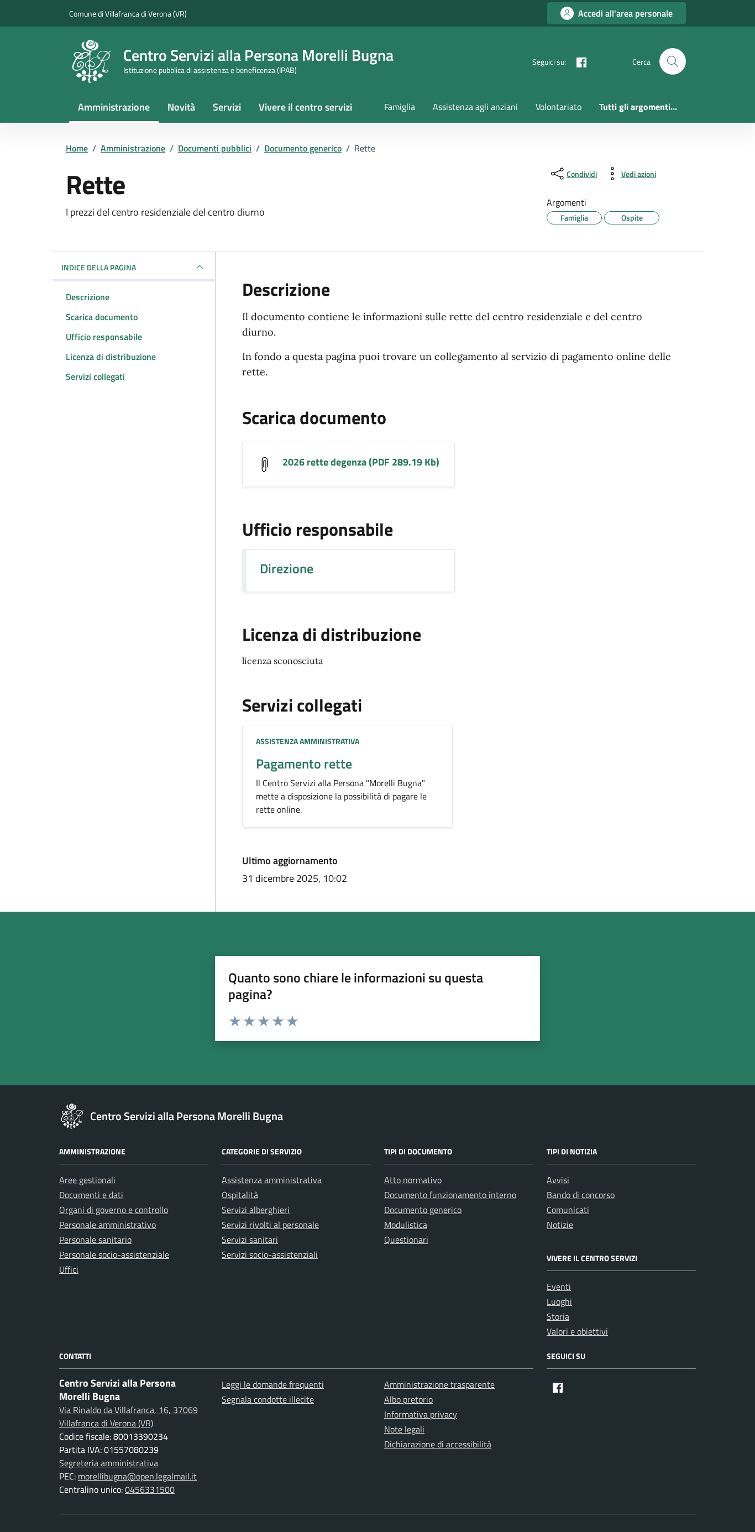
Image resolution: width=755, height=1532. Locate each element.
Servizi (227, 107)
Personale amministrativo (107, 1224)
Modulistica (405, 1224)
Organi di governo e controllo (113, 1209)
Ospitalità (240, 1194)
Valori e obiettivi (577, 1331)
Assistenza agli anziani (475, 106)
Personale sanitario (95, 1239)
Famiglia (399, 106)
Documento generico (423, 1209)
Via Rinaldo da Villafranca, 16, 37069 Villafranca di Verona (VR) (128, 1416)
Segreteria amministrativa (108, 1463)
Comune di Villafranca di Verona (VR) (128, 13)
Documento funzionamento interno (450, 1194)
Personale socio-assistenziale (114, 1254)
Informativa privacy (420, 1414)
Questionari (406, 1239)
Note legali (404, 1429)
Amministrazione (114, 107)
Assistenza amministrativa (307, 741)
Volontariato (558, 106)
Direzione (286, 568)
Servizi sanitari (250, 1239)
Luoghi (559, 1301)
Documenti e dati (91, 1194)
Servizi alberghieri (256, 1209)
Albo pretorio (408, 1399)
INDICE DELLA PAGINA (98, 267)
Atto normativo (413, 1179)
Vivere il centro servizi (305, 107)
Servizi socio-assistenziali (270, 1254)
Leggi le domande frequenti (273, 1384)
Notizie (560, 1224)
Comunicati (568, 1209)
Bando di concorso (581, 1194)
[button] (672, 61)
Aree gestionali (87, 1179)
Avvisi (558, 1179)
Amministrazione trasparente (439, 1384)
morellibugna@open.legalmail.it (137, 1476)
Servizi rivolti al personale (270, 1224)
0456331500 (150, 1489)
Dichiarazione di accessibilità (437, 1444)
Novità (181, 107)
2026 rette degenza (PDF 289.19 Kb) (360, 462)
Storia (558, 1316)
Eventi (559, 1286)
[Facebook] (577, 61)
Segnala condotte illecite (268, 1399)
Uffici (68, 1269)
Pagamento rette (304, 764)
